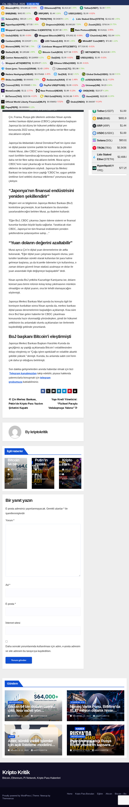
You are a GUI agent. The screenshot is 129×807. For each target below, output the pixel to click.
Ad (8, 585)
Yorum (10, 520)
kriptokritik (39, 432)
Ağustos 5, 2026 (81, 750)
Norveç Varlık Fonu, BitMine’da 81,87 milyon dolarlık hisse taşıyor (95, 710)
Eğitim (100, 794)
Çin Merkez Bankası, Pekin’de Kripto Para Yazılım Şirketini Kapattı (26, 403)
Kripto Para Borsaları (84, 794)
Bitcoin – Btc (121, 794)
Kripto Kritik (16, 772)
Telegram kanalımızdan (23, 373)
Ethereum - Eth (77, 702)
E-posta (11, 604)
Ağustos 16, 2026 (82, 716)
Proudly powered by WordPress (17, 795)
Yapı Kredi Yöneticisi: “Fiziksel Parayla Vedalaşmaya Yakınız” (62, 403)
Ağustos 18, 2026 (20, 716)
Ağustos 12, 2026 (20, 750)
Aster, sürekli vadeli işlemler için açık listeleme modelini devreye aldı (30, 745)
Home (69, 794)
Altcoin (109, 794)
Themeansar (8, 798)
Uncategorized (15, 702)
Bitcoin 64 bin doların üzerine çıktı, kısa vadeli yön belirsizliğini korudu (31, 710)
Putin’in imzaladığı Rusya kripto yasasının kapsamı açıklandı (90, 745)
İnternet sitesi (13, 623)
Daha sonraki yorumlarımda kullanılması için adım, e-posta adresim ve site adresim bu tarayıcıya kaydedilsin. (43, 648)
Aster (11, 736)
